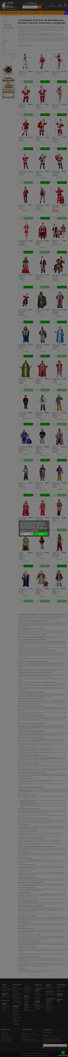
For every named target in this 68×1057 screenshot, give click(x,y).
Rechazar (27, 534)
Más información (24, 530)
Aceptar (41, 534)
